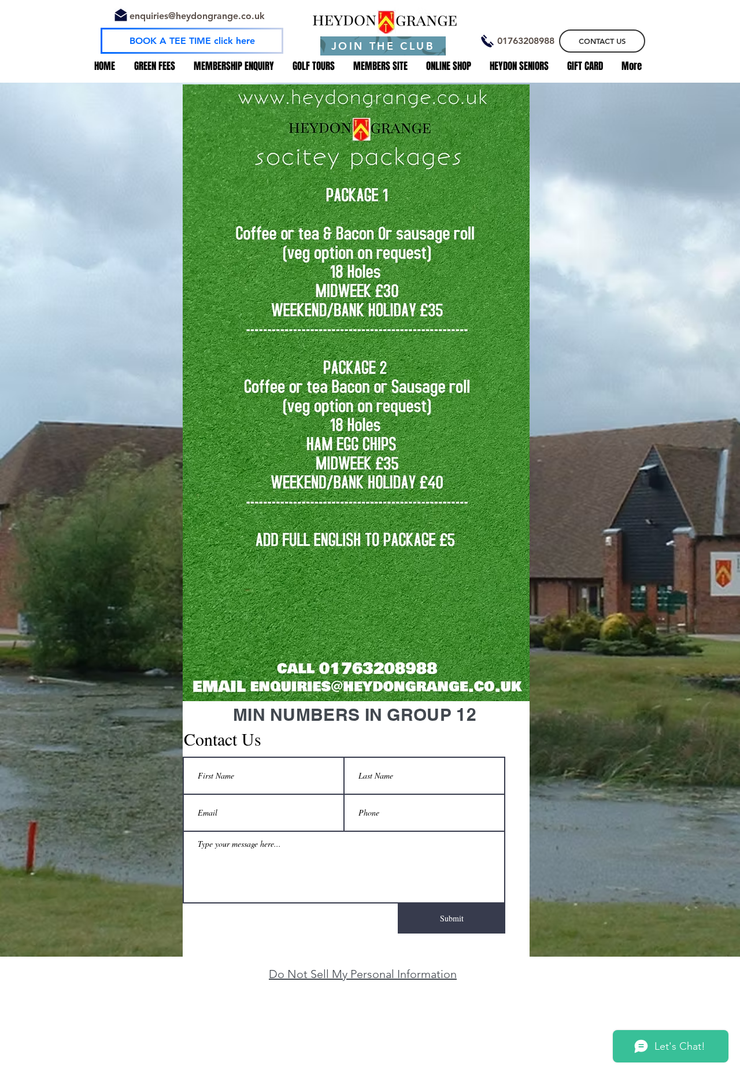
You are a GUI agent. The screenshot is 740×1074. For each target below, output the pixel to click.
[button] (525, 41)
